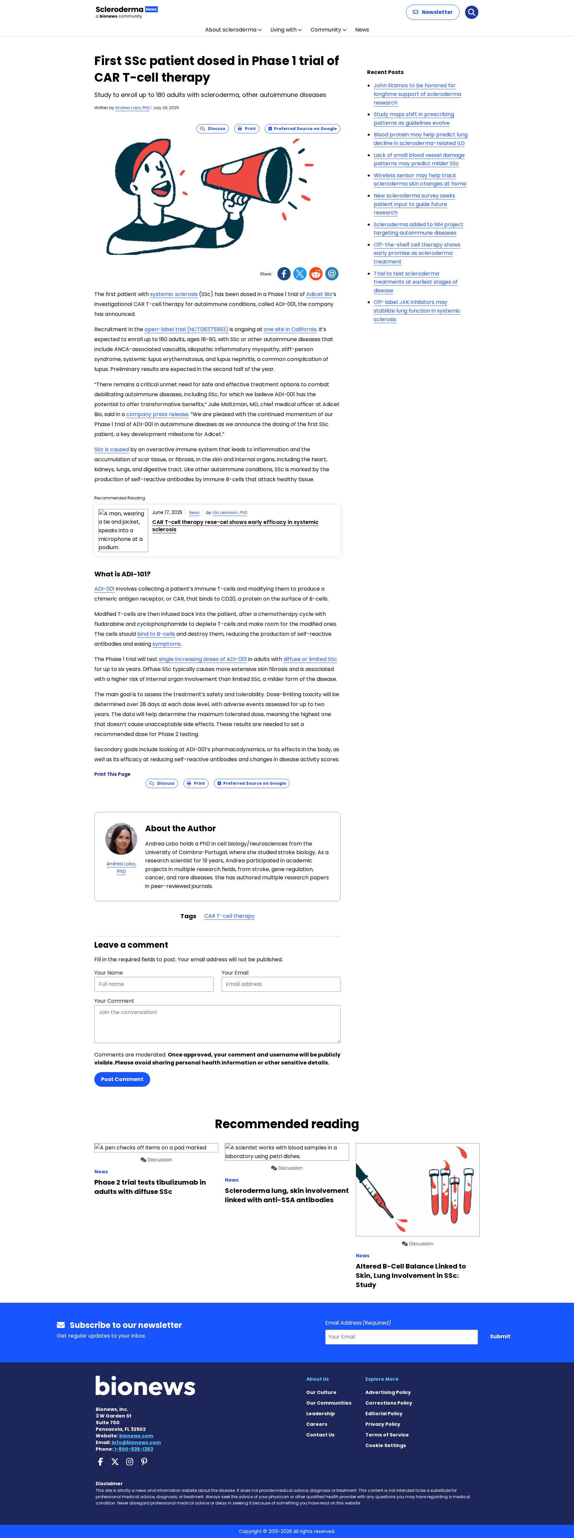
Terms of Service (387, 1434)
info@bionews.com (136, 1442)
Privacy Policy (382, 1424)
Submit (500, 1336)
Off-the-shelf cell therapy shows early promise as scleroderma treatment (417, 253)
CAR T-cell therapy (229, 916)
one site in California (290, 329)
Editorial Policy (384, 1413)
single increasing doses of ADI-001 (203, 659)
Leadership (320, 1413)
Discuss (215, 128)
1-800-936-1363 (133, 1449)
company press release (157, 414)
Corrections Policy (388, 1403)
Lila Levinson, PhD (230, 512)
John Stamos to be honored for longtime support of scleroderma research (417, 94)
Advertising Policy (388, 1392)
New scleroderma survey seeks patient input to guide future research (414, 204)
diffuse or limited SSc (310, 659)
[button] (433, 12)
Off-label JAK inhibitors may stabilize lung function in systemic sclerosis (417, 310)
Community (326, 30)
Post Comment (122, 1079)
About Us (317, 1379)
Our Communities (328, 1403)
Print (249, 128)
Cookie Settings (385, 1445)
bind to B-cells (156, 634)
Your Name (108, 973)
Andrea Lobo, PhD (132, 107)
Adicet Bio (319, 294)
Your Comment (114, 1001)
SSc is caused (111, 449)
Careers (316, 1424)
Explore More (382, 1379)
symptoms (166, 644)
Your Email (235, 973)
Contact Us (320, 1434)
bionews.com (136, 1435)
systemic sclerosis (174, 294)
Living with (283, 30)
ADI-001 (104, 589)
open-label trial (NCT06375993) (186, 329)
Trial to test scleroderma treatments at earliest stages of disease (416, 282)
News (362, 30)
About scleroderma (230, 30)
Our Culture (321, 1392)
